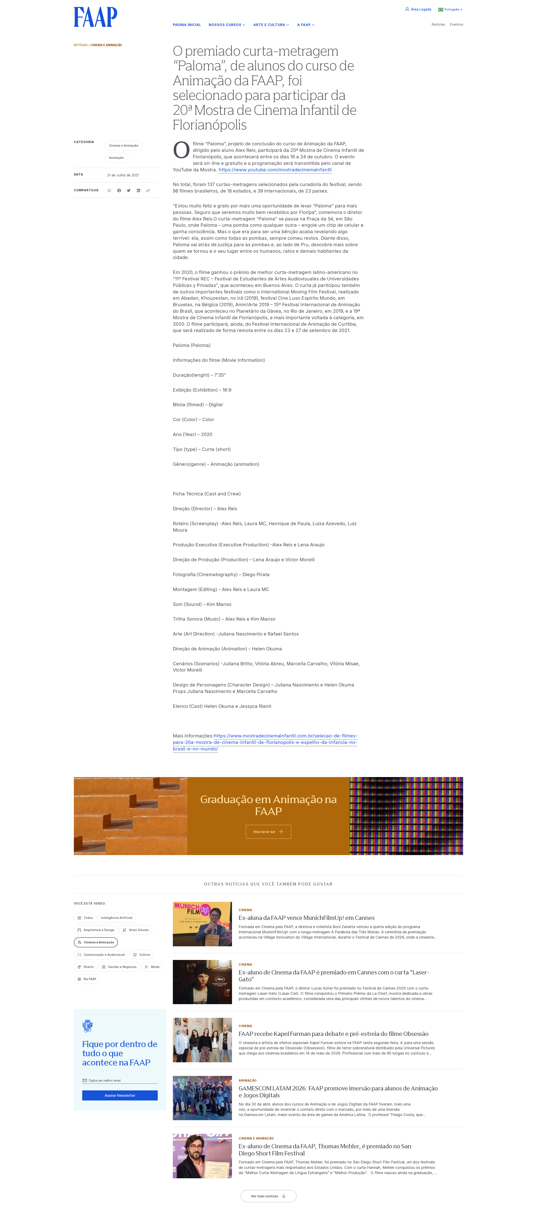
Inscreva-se (264, 831)
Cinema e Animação (106, 45)
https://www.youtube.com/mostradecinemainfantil (275, 169)
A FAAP (304, 25)
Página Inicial (187, 25)
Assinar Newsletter (120, 1095)
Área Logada (421, 9)
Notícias (438, 24)
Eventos (456, 24)
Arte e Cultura (269, 25)
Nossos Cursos (225, 25)
